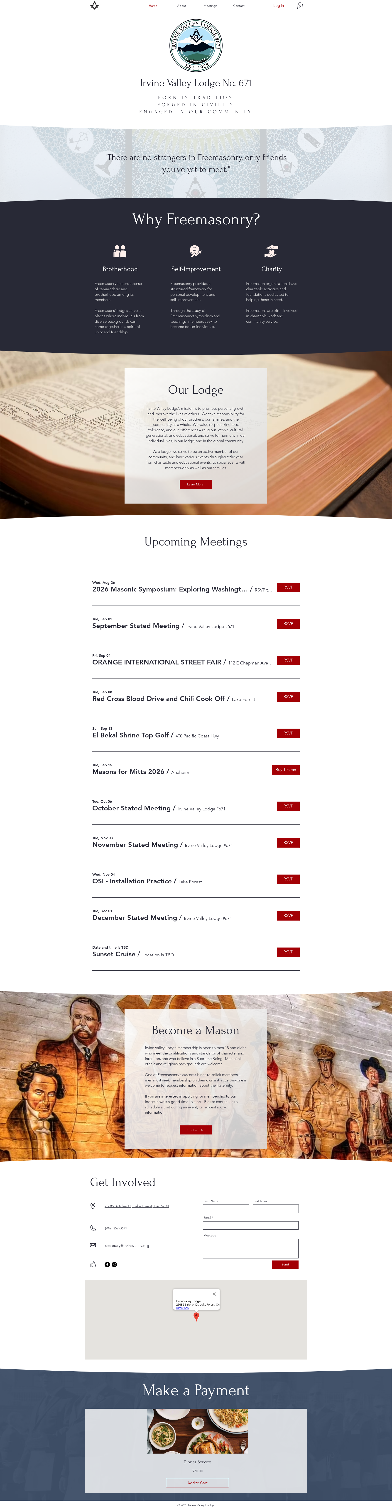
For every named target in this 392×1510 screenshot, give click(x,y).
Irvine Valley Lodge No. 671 (196, 83)
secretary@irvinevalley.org (127, 1245)
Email (207, 1217)
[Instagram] (114, 1264)
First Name (211, 1200)
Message (209, 1235)
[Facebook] (107, 1264)
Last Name (261, 1200)
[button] (300, 5)
